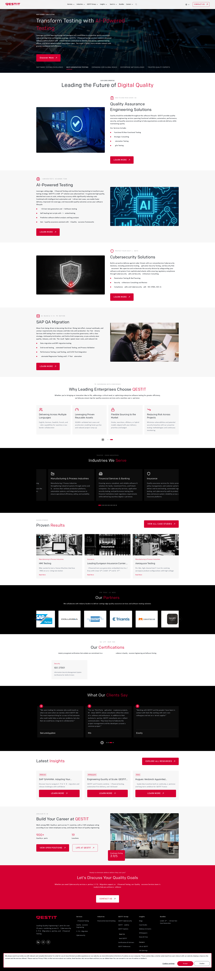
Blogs (141, 921)
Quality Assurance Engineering (82, 926)
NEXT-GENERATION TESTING (77, 67)
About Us (112, 4)
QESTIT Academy (123, 925)
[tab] (107, 439)
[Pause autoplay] (102, 439)
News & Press (143, 937)
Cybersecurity (80, 935)
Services (69, 4)
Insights (102, 4)
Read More (42, 575)
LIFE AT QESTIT (83, 848)
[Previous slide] (35, 619)
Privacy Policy (43, 958)
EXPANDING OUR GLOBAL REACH (104, 67)
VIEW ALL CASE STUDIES (159, 524)
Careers (128, 4)
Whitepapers (143, 933)
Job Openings (143, 950)
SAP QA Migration (82, 931)
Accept (185, 963)
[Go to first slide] (180, 619)
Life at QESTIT (143, 946)
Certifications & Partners (126, 942)
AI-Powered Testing (82, 921)
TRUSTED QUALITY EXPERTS (159, 67)
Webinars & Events (145, 929)
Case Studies (143, 925)
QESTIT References (124, 946)
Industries (80, 4)
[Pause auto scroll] (102, 742)
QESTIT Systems (123, 929)
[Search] (136, 4)
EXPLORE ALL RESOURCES (159, 761)
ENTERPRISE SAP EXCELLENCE (132, 67)
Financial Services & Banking (106, 921)
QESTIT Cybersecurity (125, 921)
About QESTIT (122, 938)
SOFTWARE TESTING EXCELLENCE (49, 67)
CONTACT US (199, 4)
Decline (202, 963)
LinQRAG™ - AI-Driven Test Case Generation (168, 922)
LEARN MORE (120, 160)
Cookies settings (168, 963)
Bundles (121, 4)
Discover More (47, 58)
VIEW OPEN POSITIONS (51, 848)
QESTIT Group (91, 4)
